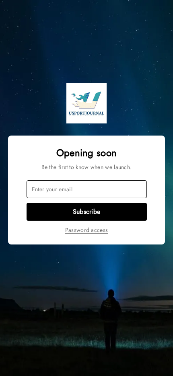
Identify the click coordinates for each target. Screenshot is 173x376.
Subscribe (87, 211)
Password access (86, 230)
